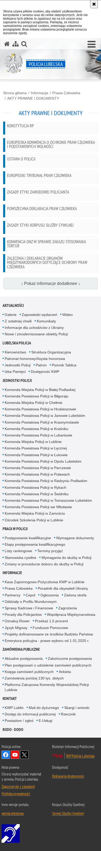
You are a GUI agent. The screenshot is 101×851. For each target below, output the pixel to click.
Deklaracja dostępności (68, 776)
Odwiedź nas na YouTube (15, 755)
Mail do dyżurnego (44, 708)
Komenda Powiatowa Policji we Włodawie (38, 507)
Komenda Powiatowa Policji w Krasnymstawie (42, 422)
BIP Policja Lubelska (80, 755)
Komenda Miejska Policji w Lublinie (33, 442)
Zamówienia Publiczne (21, 649)
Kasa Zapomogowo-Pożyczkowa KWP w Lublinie (44, 582)
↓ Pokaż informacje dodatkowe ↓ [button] (50, 283)
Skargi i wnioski (76, 708)
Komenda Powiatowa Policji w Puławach (37, 474)
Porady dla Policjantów (23, 614)
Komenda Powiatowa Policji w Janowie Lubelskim (45, 415)
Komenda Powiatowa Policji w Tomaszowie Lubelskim (48, 500)
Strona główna (15, 93)
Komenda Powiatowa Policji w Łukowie (36, 455)
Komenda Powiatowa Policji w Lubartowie (38, 435)
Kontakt (10, 698)
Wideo (67, 315)
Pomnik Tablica (64, 365)
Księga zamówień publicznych (29, 672)
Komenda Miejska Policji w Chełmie (33, 403)
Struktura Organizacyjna (51, 352)
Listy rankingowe (18, 551)
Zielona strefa (75, 595)
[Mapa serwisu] (15, 44)
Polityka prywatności (16, 793)
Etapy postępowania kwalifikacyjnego (35, 544)
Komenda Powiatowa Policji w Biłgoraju (36, 396)
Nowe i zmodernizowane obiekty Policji (36, 334)
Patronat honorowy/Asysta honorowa (35, 359)
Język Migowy (16, 628)
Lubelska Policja (17, 343)
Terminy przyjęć (50, 551)
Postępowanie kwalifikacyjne (28, 538)
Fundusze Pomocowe (50, 628)
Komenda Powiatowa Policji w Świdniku (37, 494)
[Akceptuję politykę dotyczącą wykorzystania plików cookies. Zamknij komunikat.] (94, 4)
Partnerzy (12, 595)
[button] (92, 44)
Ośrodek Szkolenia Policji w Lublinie (34, 520)
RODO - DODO (13, 729)
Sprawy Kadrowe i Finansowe (29, 608)
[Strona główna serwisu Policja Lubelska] (7, 44)
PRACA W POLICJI (15, 528)
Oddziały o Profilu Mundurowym (31, 602)
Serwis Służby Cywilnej (68, 813)
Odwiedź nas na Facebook (6, 755)
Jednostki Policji (18, 365)
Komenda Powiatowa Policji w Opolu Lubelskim (43, 461)
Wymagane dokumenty (75, 538)
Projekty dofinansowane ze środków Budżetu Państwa (49, 634)
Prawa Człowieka (66, 93)
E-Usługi (45, 721)
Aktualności (13, 305)
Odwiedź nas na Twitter (24, 755)
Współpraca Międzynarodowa (71, 614)
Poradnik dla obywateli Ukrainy (63, 588)
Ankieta (65, 672)
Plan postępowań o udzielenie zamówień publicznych (48, 665)
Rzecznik (68, 714)
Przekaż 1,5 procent (51, 621)
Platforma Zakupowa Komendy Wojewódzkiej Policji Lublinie (47, 687)
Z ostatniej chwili (18, 321)
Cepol (30, 595)
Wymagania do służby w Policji (66, 558)
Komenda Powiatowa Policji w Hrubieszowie (40, 409)
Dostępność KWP (45, 371)
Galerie (11, 315)
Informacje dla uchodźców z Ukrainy (34, 327)
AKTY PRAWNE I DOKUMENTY (33, 98)
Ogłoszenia (49, 595)
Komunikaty (46, 321)
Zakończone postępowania (70, 658)
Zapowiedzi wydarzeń (39, 315)
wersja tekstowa (13, 813)
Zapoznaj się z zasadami (18, 786)
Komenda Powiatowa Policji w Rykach (35, 487)
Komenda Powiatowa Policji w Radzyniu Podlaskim (46, 481)
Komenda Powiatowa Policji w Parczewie (38, 468)
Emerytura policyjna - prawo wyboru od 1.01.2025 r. (47, 641)
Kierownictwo (15, 352)
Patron (41, 365)
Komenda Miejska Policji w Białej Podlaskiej (40, 390)
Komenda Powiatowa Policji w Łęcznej (36, 448)
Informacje (39, 93)
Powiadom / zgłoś (19, 721)
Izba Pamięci (15, 371)
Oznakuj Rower (17, 621)
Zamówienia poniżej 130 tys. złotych (34, 678)
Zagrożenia (67, 608)
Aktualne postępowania (24, 658)
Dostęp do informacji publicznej (30, 714)
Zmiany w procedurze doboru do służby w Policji (44, 564)
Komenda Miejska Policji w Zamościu (35, 513)
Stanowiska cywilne (20, 558)
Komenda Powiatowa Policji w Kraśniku (36, 429)
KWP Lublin (14, 708)
